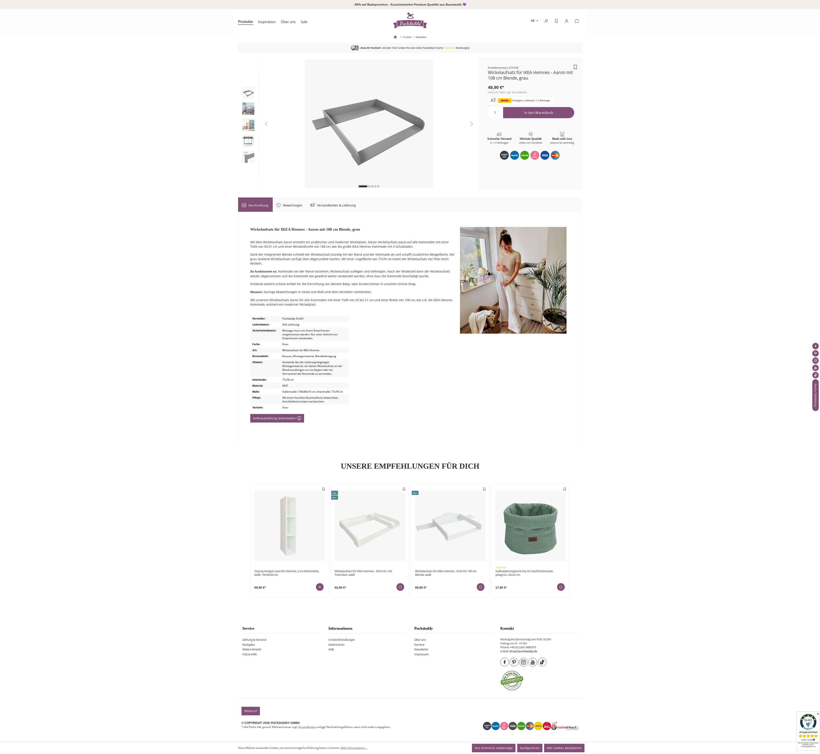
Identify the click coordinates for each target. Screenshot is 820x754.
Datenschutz (336, 644)
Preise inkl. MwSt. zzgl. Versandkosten (507, 92)
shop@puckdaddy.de (523, 651)
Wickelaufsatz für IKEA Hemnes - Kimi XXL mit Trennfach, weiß (363, 573)
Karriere (419, 644)
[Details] (320, 587)
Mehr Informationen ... (354, 748)
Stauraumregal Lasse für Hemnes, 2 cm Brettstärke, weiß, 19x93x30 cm (286, 573)
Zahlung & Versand (254, 640)
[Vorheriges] (266, 124)
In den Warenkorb (538, 112)
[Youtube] (533, 662)
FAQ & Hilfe (249, 654)
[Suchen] (546, 21)
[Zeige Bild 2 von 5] (369, 186)
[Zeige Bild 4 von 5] (375, 186)
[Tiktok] (542, 662)
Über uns (420, 640)
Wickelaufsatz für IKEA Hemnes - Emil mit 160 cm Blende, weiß (445, 573)
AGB (331, 649)
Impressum (421, 654)
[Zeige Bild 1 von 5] (363, 186)
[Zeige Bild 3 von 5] (372, 186)
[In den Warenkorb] (400, 587)
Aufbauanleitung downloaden (275, 418)
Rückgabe (248, 644)
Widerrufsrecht (251, 649)
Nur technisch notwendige (494, 748)
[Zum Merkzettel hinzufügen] (575, 66)
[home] (396, 37)
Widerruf (250, 711)
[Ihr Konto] (566, 21)
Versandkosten (307, 727)
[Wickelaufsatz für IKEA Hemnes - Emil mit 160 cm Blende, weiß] (450, 525)
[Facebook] (505, 662)
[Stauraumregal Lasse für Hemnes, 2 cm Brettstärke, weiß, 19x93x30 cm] (289, 525)
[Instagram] (524, 662)
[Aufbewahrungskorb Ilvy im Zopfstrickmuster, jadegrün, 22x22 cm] (530, 525)
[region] (358, 123)
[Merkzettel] (556, 21)
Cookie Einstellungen (341, 640)
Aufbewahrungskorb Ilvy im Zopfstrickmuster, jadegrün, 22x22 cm (524, 573)
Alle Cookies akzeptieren (564, 748)
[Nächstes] (472, 124)
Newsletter (421, 649)
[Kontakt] (816, 395)
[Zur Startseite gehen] (410, 20)
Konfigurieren (530, 748)
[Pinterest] (514, 662)
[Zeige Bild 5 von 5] (378, 186)
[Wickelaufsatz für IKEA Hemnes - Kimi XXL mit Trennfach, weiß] (370, 525)
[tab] (255, 204)
